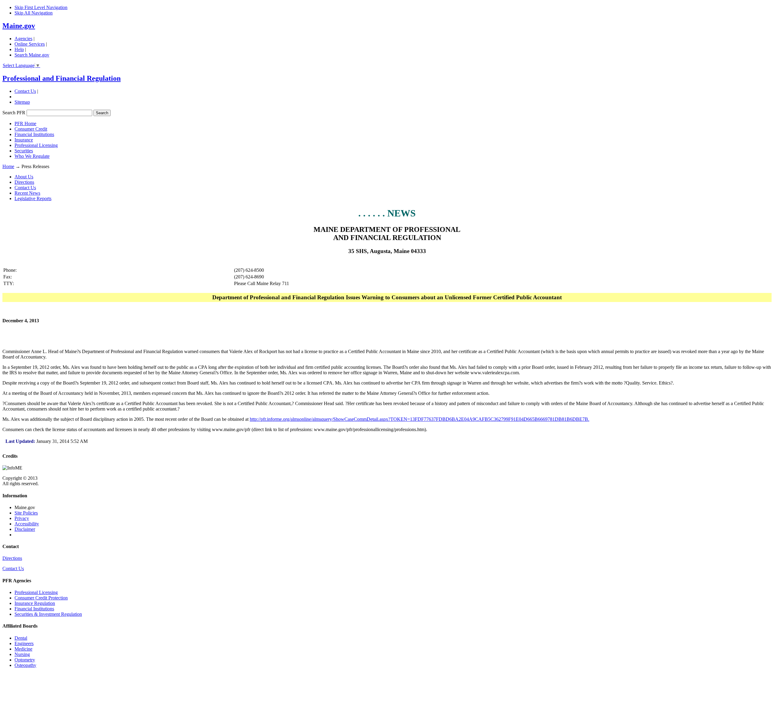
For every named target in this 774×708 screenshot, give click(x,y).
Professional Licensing (36, 145)
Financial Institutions (34, 134)
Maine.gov (18, 26)
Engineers (24, 643)
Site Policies (26, 512)
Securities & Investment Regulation (48, 614)
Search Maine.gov (32, 54)
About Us (24, 176)
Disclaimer (25, 529)
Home (8, 166)
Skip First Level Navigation (41, 7)
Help (19, 49)
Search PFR (14, 112)
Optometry (25, 659)
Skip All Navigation (34, 12)
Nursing (22, 654)
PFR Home (25, 123)
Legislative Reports (33, 198)
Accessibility (27, 523)
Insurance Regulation (35, 603)
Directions (24, 182)
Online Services (30, 44)
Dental (21, 638)
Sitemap (22, 102)
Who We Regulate (32, 156)
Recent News (27, 193)
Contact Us (25, 91)
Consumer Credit (31, 129)
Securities (24, 150)
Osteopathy (25, 665)
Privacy (22, 518)
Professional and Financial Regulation (61, 78)
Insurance (24, 139)
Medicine (23, 648)
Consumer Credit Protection (41, 597)
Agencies (23, 38)
